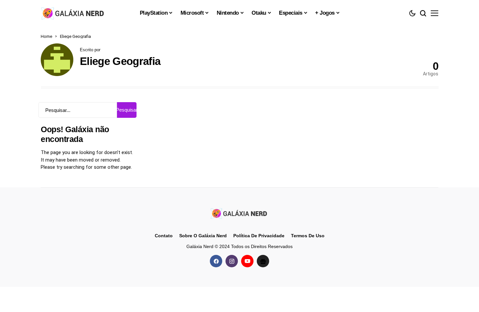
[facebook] (216, 261)
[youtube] (247, 261)
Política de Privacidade (258, 235)
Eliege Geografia (120, 61)
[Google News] (263, 261)
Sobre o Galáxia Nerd (203, 235)
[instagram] (231, 261)
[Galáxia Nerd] (73, 13)
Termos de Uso (308, 235)
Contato (164, 235)
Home (46, 36)
